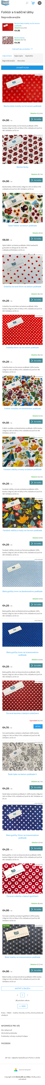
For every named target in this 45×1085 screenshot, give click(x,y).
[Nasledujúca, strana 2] (22, 995)
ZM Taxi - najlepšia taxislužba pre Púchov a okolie (22, 1058)
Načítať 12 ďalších (22, 988)
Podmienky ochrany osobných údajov (14, 1036)
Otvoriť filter (22, 68)
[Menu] (39, 3)
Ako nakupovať (6, 1030)
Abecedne (21, 61)
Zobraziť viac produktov (21, 49)
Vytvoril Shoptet (25, 1070)
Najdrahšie (29, 56)
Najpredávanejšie (8, 61)
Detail (38, 726)
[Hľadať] (27, 3)
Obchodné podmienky (9, 1033)
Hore (23, 1006)
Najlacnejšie (18, 56)
